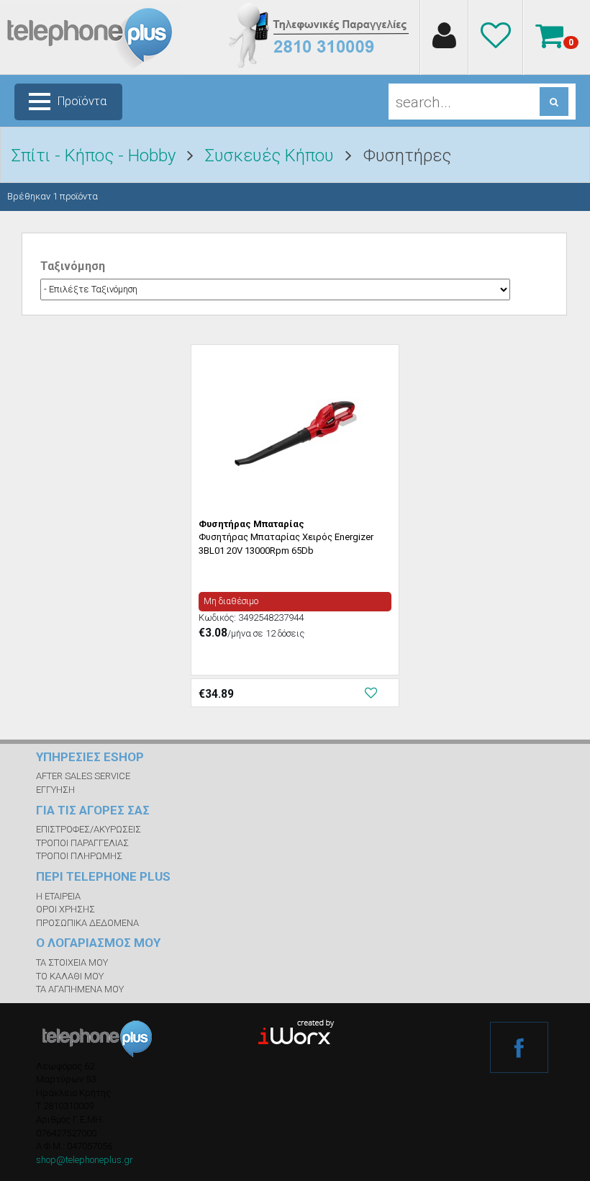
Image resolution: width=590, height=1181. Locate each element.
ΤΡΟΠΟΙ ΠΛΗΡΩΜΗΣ (79, 855)
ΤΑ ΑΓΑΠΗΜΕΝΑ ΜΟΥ (80, 989)
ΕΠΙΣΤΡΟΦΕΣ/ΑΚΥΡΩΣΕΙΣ (88, 829)
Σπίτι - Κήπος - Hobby (94, 155)
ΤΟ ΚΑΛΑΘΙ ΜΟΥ (70, 976)
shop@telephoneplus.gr (84, 1159)
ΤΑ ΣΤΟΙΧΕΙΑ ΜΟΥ (72, 962)
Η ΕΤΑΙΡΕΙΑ (58, 896)
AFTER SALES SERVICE (83, 776)
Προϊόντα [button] (82, 101)
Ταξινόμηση (72, 266)
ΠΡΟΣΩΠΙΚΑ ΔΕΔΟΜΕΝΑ (87, 922)
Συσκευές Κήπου (269, 155)
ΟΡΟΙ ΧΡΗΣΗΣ (65, 909)
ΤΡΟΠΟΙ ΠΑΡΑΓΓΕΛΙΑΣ (82, 843)
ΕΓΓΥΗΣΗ (55, 789)
